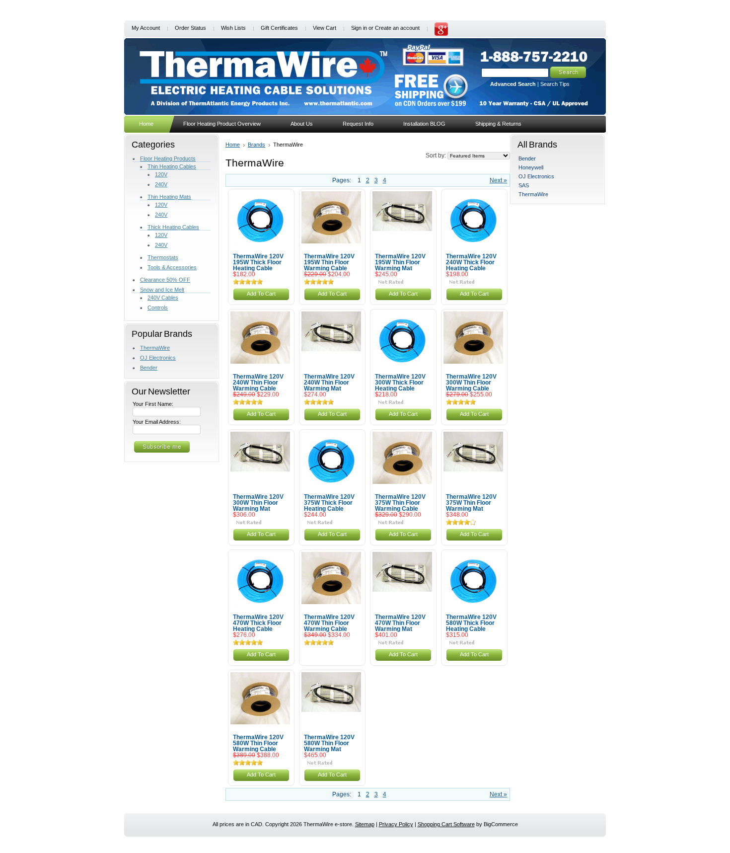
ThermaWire (155, 348)
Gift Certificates (279, 28)
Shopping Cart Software (446, 824)
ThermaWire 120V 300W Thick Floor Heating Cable (400, 382)
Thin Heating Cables (171, 166)
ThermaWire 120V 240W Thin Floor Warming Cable (258, 382)
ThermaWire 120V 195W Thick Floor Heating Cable (258, 262)
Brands (256, 145)
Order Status (190, 28)
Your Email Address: (157, 422)
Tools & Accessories (172, 267)
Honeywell (530, 167)
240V (161, 184)
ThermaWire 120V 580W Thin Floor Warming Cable (258, 743)
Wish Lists (233, 28)
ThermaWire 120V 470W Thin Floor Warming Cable (329, 623)
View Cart (324, 28)
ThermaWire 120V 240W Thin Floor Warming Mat (329, 382)
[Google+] (441, 34)
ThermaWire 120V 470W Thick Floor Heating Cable (258, 623)
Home (232, 145)
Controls (157, 307)
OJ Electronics (158, 358)
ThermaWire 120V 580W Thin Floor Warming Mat (329, 743)
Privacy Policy (396, 824)
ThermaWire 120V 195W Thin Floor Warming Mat (400, 262)
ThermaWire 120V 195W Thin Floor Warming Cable (329, 262)
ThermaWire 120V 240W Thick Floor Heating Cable (471, 262)
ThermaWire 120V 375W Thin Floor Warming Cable (400, 503)
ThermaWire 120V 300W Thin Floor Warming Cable (471, 382)
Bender (148, 368)
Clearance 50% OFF (165, 280)
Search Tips (555, 84)
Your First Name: (153, 404)
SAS (523, 185)
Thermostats (162, 257)
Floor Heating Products (168, 158)
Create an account (397, 28)
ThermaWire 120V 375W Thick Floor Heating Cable (329, 503)
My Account (146, 28)
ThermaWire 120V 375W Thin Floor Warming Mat (471, 503)
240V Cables (162, 298)
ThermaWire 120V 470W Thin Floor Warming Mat (400, 623)
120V (161, 174)
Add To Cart (261, 294)
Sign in (359, 28)
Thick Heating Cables (173, 227)
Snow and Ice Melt (162, 290)
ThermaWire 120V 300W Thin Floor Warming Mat (258, 503)
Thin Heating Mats (169, 197)
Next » (498, 180)
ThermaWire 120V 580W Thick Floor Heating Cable (471, 623)
